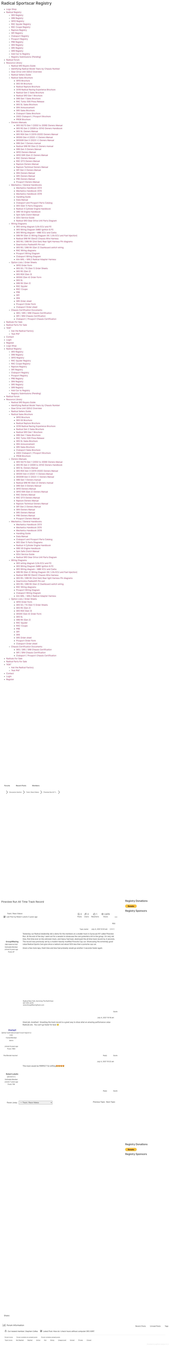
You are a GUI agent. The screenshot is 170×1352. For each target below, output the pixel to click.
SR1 (18, 295)
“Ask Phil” (15, 334)
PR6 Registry (17, 42)
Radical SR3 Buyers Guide (23, 66)
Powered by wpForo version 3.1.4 (158, 1344)
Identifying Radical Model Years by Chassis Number (35, 69)
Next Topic (111, 1102)
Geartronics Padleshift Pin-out (30, 244)
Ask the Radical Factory (22, 331)
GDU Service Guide (25, 217)
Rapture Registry (19, 30)
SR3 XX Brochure (24, 83)
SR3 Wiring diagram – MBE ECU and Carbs (36, 232)
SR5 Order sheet (24, 301)
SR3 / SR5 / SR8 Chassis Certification (34, 313)
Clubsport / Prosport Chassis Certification (36, 319)
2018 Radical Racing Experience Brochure (35, 89)
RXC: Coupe (22, 289)
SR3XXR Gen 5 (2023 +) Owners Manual (35, 140)
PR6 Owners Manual (25, 179)
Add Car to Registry (20, 54)
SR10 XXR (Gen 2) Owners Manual (32, 155)
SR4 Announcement (25, 107)
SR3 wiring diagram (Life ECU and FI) (33, 226)
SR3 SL (19, 280)
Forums (7, 786)
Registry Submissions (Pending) (26, 57)
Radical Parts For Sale (16, 325)
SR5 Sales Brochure (25, 110)
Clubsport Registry (20, 36)
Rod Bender (8, 1055)
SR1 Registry (17, 33)
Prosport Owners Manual (28, 182)
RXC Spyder (22, 286)
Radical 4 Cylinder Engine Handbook (33, 209)
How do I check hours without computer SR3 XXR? (73, 1331)
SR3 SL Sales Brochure (27, 104)
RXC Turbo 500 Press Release (30, 101)
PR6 (18, 292)
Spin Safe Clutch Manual (27, 214)
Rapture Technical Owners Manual (32, 167)
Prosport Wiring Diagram (28, 253)
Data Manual (22, 200)
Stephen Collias (31, 1331)
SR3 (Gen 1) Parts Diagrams (29, 206)
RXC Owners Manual (25, 158)
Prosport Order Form (26, 304)
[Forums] (3, 792)
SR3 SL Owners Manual (27, 131)
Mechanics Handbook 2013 (29, 188)
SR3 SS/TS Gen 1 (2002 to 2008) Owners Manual (39, 125)
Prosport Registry (19, 39)
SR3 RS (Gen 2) (23, 271)
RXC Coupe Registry (20, 27)
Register (10, 343)
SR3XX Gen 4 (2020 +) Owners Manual (34, 137)
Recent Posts (21, 786)
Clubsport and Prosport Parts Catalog (34, 203)
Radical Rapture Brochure (28, 86)
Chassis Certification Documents (26, 310)
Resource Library (14, 63)
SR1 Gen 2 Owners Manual (28, 170)
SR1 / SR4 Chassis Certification (31, 316)
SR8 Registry (17, 18)
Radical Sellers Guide (21, 74)
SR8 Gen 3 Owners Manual (28, 149)
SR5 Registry (17, 48)
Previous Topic (98, 1102)
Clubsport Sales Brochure (28, 113)
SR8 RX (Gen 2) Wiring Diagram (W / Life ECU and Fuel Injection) (46, 235)
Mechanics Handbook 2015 (29, 191)
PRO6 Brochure (23, 119)
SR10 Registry (17, 21)
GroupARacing (12, 941)
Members (35, 786)
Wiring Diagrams (19, 223)
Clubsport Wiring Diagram (28, 256)
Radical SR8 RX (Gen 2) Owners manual (34, 146)
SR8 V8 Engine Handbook (28, 211)
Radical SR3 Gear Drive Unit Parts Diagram (36, 220)
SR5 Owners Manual (25, 176)
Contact (10, 337)
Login (8, 340)
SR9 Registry (17, 51)
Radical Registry (13, 12)
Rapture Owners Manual (27, 164)
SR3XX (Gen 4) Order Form (28, 277)
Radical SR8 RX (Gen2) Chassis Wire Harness (37, 238)
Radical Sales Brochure (22, 77)
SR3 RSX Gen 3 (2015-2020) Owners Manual (37, 134)
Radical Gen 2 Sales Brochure (30, 92)
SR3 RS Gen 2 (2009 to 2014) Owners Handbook (39, 128)
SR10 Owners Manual (26, 152)
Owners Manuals (19, 122)
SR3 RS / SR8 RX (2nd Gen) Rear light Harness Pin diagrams (44, 241)
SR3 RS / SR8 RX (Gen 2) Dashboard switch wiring (40, 247)
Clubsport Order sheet (26, 307)
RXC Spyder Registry (21, 24)
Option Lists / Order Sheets (24, 262)
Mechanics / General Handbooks (26, 185)
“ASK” (8, 328)
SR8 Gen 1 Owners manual (28, 143)
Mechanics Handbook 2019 (29, 194)
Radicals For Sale (14, 322)
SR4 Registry (17, 45)
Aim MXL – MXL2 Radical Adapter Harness (36, 259)
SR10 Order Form (24, 265)
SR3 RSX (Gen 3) (24, 274)
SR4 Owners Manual (25, 173)
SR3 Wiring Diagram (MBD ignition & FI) (34, 229)
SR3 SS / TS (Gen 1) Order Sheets (32, 268)
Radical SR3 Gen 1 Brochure (29, 95)
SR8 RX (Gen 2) (23, 283)
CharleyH (12, 1030)
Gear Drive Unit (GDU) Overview (26, 71)
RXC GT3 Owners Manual (28, 161)
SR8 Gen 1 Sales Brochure (28, 98)
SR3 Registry (17, 15)
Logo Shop (11, 9)
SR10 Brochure (23, 80)
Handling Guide (23, 197)
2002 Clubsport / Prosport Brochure (33, 116)
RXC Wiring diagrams (26, 250)
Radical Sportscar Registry (26, 3)
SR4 (18, 298)
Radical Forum (13, 60)
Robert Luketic (22, 917)
